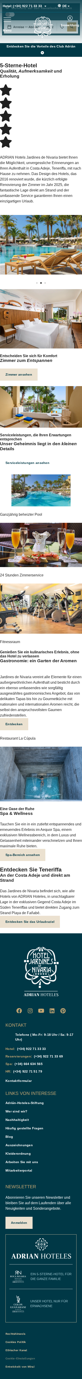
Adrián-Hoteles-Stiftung (24, 1103)
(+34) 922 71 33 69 (48, 1056)
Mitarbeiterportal (18, 1170)
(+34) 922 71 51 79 (27, 1071)
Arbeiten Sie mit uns (21, 1162)
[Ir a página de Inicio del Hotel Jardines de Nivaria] (43, 29)
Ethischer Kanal (16, 1350)
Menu (7, 30)
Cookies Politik (15, 1342)
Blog (9, 1136)
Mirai (31, 1366)
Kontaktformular (18, 1081)
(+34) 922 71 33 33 (22, 6)
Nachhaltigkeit (17, 1120)
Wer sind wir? (16, 1111)
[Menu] (7, 19)
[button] (37, 283)
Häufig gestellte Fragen (24, 1128)
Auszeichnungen (19, 1145)
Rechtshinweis (15, 1333)
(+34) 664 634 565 (29, 1064)
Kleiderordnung (18, 1153)
